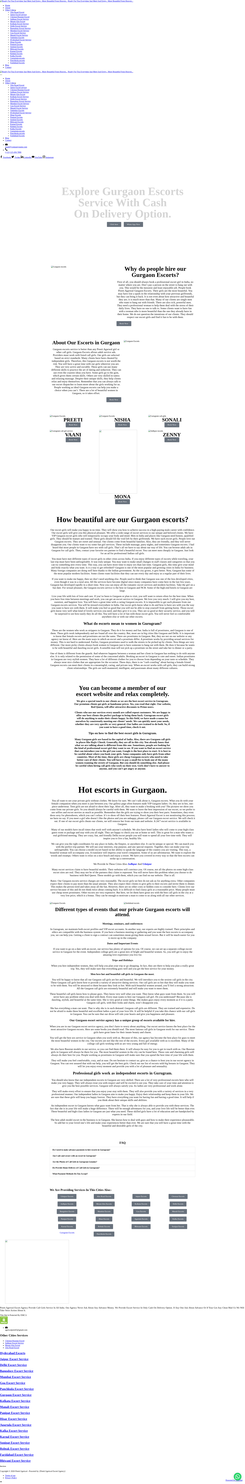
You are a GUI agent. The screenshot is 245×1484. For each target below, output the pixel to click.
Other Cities (10, 10)
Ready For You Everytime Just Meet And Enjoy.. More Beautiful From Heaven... (100, 1)
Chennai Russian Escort (19, 17)
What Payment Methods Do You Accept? (70, 1174)
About (7, 8)
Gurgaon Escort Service (16, 1395)
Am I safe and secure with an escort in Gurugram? (74, 1156)
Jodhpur (132, 864)
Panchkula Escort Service (17, 1389)
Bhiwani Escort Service (15, 1460)
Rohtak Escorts (16, 54)
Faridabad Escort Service (17, 1454)
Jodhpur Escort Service (19, 19)
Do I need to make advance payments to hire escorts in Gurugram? (81, 1150)
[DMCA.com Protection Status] (4, 1323)
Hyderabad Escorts (12, 1353)
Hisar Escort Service (13, 1419)
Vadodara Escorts (17, 37)
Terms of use (10, 1475)
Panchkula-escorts (17, 60)
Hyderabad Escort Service (20, 40)
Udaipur (147, 864)
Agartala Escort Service (15, 1425)
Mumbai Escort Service (19, 31)
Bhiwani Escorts (16, 49)
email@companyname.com (16, 147)
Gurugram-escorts (17, 58)
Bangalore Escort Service (20, 28)
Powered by (234, 1480)
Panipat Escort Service (15, 1413)
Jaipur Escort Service (14, 1359)
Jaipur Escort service (18, 15)
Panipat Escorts (16, 44)
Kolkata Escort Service (19, 24)
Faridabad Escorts (17, 63)
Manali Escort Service (19, 35)
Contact (8, 67)
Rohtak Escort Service (14, 1448)
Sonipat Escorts (16, 47)
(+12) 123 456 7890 (13, 152)
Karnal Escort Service (14, 1436)
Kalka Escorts (15, 56)
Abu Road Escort (17, 12)
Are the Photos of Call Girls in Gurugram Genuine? (74, 1162)
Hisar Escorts (15, 42)
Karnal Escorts (16, 51)
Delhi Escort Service (18, 26)
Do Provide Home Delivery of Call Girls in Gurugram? (76, 1168)
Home (7, 5)
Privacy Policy (11, 1478)
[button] (122, 1150)
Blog (7, 65)
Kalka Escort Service (14, 1430)
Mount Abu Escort (17, 21)
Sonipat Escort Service (15, 1442)
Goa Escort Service (18, 33)
